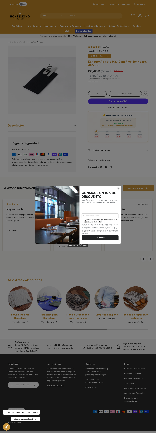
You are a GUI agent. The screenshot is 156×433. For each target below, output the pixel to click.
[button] (146, 15)
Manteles (49, 26)
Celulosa (137, 26)
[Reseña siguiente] (151, 259)
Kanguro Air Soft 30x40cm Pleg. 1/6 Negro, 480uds (28, 42)
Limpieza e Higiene (93, 26)
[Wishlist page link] (133, 15)
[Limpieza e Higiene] (106, 298)
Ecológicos (17, 26)
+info (79, 36)
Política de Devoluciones (135, 388)
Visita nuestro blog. (55, 385)
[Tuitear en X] (101, 167)
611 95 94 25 (100, 4)
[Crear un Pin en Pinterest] (110, 167)
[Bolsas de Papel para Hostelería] (135, 298)
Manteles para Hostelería (49, 316)
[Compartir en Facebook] (105, 167)
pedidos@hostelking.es (121, 4)
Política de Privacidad (133, 378)
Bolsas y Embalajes (118, 26)
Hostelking (92, 51)
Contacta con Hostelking (96, 368)
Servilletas (33, 26)
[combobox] (81, 16)
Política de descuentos (134, 368)
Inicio (10, 42)
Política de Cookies (132, 373)
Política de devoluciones (99, 160)
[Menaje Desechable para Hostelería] (78, 298)
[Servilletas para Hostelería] (20, 298)
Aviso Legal (129, 383)
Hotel (66, 31)
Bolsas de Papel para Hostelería (135, 316)
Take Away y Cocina (68, 26)
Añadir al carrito (125, 94)
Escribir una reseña (138, 188)
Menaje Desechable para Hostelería (78, 316)
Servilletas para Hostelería (20, 316)
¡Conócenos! (91, 387)
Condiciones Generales (134, 393)
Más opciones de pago (118, 107)
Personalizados (83, 31)
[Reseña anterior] (143, 259)
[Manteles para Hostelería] (49, 298)
